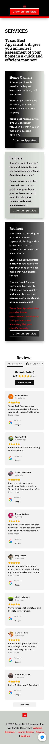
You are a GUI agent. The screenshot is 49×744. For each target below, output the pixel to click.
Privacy (40, 732)
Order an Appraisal (24, 11)
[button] (42, 737)
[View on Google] (10, 396)
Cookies (25, 735)
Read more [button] (13, 415)
